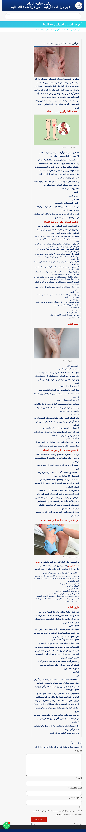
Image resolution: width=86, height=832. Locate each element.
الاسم (79, 778)
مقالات (64, 29)
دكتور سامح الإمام (38, 3)
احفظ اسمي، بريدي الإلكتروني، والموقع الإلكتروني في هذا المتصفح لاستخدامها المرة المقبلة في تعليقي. (57, 812)
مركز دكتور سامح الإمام (70, 733)
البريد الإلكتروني (75, 788)
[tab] (8, 16)
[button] (6, 825)
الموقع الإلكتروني (75, 797)
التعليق (78, 750)
